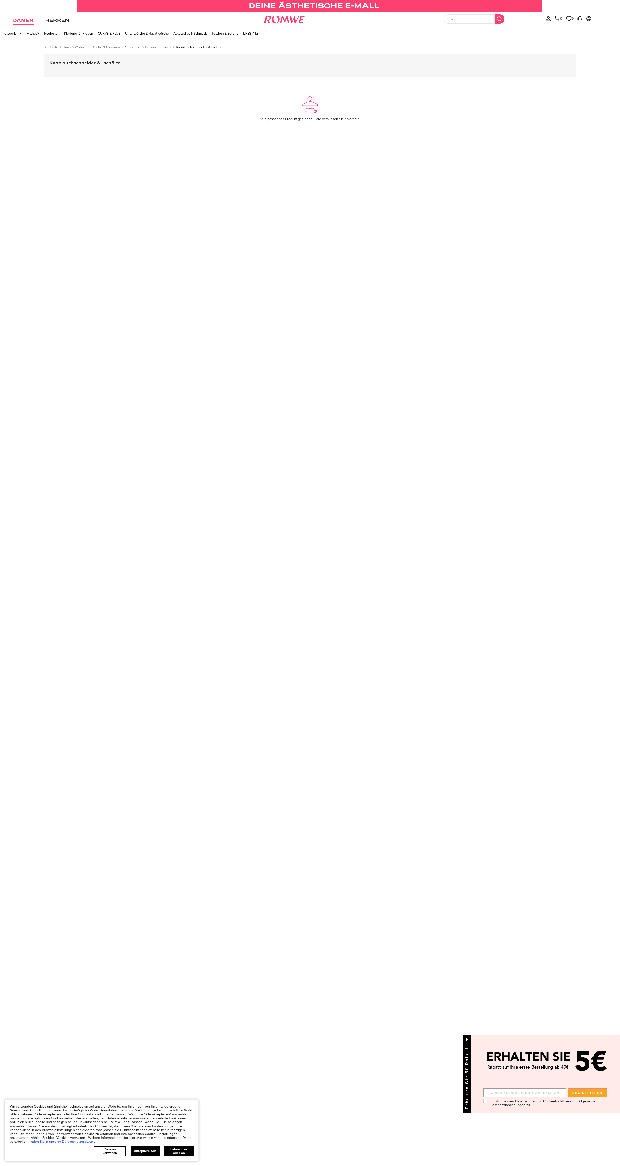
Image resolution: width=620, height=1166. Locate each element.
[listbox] (548, 18)
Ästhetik (33, 33)
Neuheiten (51, 33)
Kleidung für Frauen (78, 33)
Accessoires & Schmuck (190, 33)
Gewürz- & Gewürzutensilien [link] (149, 47)
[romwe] (284, 18)
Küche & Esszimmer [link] (107, 47)
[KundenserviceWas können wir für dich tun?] (580, 18)
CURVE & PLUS (109, 33)
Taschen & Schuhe (225, 33)
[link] (310, 6)
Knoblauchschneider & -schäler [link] (200, 47)
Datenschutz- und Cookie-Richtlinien (543, 1101)
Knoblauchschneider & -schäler (84, 62)
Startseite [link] (51, 47)
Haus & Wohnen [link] (75, 47)
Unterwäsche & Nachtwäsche (147, 33)
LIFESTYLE (251, 33)
